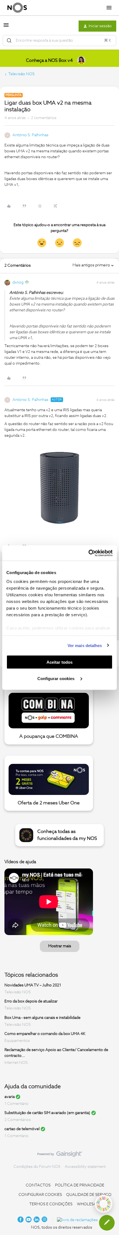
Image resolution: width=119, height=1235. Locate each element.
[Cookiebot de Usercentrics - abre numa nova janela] (88, 553)
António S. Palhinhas (30, 135)
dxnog (18, 282)
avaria (9, 1097)
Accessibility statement (85, 1167)
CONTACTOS (38, 1185)
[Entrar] (9, 40)
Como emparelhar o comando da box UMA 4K (45, 1034)
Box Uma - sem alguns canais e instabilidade (42, 1018)
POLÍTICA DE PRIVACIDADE (79, 1185)
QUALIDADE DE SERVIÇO (89, 1195)
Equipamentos (17, 1041)
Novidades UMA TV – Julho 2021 (32, 985)
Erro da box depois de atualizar (31, 1001)
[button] (6, 27)
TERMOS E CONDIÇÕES (51, 1204)
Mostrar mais (59, 946)
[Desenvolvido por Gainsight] (59, 1155)
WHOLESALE (89, 1204)
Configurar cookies (56, 678)
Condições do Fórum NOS (37, 1167)
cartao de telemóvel (22, 1129)
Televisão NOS (21, 74)
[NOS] (17, 7)
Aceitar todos (59, 662)
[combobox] (59, 40)
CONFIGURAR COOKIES (40, 1195)
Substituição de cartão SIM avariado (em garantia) (47, 1113)
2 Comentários (17, 1120)
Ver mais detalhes (85, 645)
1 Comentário (16, 1104)
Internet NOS (16, 1063)
